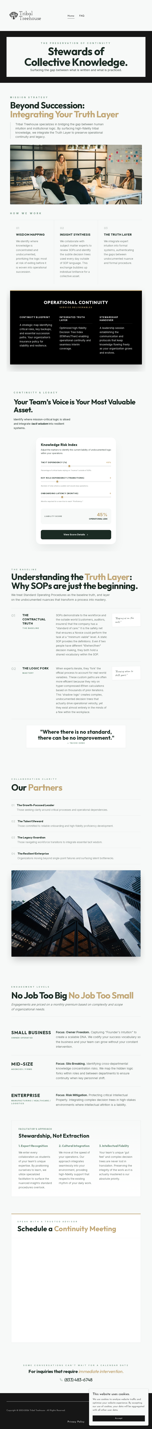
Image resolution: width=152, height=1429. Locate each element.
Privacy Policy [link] (76, 1422)
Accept (118, 1418)
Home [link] (71, 16)
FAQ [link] (81, 16)
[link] (25, 15)
